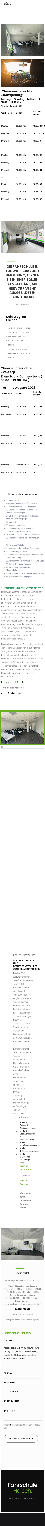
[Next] (36, 361)
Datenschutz (29, 1498)
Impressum (15, 1498)
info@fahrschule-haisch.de (22, 1355)
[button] (3, 1244)
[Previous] (29, 361)
